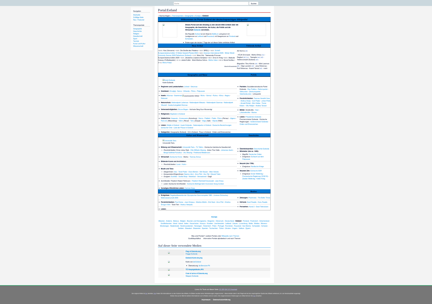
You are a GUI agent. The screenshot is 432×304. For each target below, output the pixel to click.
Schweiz (264, 226)
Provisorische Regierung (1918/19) (255, 176)
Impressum (206, 299)
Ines (175, 171)
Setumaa (194, 86)
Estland (197, 34)
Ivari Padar (256, 100)
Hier (155, 293)
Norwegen (198, 226)
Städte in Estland (173, 125)
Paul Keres (179, 202)
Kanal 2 (251, 206)
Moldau (257, 223)
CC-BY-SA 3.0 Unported (228, 289)
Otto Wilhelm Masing (198, 150)
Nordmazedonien (186, 226)
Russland (210, 36)
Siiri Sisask (204, 171)
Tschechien (213, 228)
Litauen (235, 223)
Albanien (161, 221)
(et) (246, 51)
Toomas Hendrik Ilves (262, 98)
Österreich (207, 226)
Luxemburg (243, 223)
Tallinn (181, 120)
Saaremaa (178, 95)
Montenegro (164, 226)
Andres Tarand (261, 105)
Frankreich (254, 221)
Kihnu (221, 95)
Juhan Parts (265, 100)
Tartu (192, 120)
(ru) (263, 54)
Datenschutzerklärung (221, 299)
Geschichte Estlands (261, 148)
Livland (186, 86)
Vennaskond (201, 176)
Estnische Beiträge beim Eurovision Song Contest (205, 184)
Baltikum (215, 34)
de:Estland (197, 261)
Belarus (176, 221)
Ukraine (228, 228)
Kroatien (210, 223)
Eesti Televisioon (262, 206)
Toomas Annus (195, 157)
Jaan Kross (219, 181)
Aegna (227, 95)
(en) (258, 57)
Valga (204, 120)
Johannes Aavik (227, 150)
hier (146, 293)
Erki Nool (211, 202)
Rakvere (164, 120)
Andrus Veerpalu (186, 204)
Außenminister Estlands (259, 121)
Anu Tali (206, 174)
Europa (198, 15)
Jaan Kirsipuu (190, 202)
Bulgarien (211, 221)
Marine (254, 112)
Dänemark (220, 221)
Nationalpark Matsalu (197, 102)
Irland (175, 223)
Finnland (232, 36)
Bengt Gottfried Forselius (173, 152)
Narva (179, 91)
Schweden (189, 38)
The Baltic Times (264, 197)
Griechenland (264, 221)
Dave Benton (193, 171)
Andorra (169, 221)
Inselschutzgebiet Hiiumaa (177, 105)
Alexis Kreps (167, 62)
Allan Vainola (214, 171)
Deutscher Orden (255, 154)
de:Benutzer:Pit (204, 265)
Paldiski (207, 118)
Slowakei (188, 228)
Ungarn (234, 228)
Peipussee (201, 91)
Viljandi (214, 120)
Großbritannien (166, 223)
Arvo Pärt (198, 174)
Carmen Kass (190, 188)
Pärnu (193, 91)
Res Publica (252, 89)
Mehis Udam (213, 60)
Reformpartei (262, 89)
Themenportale (177, 15)
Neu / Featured (138, 19)
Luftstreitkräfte (245, 112)
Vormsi (208, 95)
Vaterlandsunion (245, 94)
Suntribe (174, 176)
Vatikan (241, 228)
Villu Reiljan (250, 105)
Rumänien (229, 226)
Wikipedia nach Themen (230, 236)
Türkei (221, 228)
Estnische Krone (176, 157)
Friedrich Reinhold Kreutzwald (203, 181)
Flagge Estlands (191, 254)
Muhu (203, 95)
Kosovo (203, 223)
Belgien (183, 221)
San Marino (246, 226)
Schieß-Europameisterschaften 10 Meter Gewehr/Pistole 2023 (189, 51)
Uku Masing (187, 152)
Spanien (205, 228)
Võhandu (186, 91)
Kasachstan (194, 223)
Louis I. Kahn (181, 164)
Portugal (221, 226)
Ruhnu (215, 95)
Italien (186, 223)
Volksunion (244, 91)
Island (180, 223)
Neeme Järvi (189, 174)
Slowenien (197, 228)
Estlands (197, 30)
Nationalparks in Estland (202, 125)
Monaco (264, 223)
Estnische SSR (256, 170)
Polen (214, 226)
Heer (257, 110)
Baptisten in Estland (177, 114)
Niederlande (174, 226)
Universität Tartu (189, 147)
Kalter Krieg (260, 178)
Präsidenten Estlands (253, 117)
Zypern (248, 228)
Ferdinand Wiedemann (202, 152)
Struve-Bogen (183, 109)
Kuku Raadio (262, 202)
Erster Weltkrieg (257, 173)
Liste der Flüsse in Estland (183, 127)
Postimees (252, 197)
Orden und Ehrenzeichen (249, 124)
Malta (251, 223)
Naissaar (164, 98)
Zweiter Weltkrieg (248, 178)
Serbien (181, 228)
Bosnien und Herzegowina (196, 221)
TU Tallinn (199, 147)
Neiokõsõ (192, 176)
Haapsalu (174, 118)
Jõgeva (232, 118)
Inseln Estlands (186, 125)
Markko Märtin (201, 202)
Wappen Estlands (192, 276)
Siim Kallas (256, 103)
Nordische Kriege (257, 166)
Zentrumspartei (254, 91)
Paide (214, 118)
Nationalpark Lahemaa (180, 102)
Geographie (189, 15)
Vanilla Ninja (182, 176)
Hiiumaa (170, 95)
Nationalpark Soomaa (214, 102)
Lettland (200, 36)
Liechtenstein (219, 223)
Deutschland (229, 221)
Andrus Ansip (246, 100)
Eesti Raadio (251, 202)
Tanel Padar (182, 171)
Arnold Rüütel (246, 103)
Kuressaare (183, 118)
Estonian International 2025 (213, 53)
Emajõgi (173, 91)
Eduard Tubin (215, 174)
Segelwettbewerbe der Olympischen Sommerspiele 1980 (191, 195)
